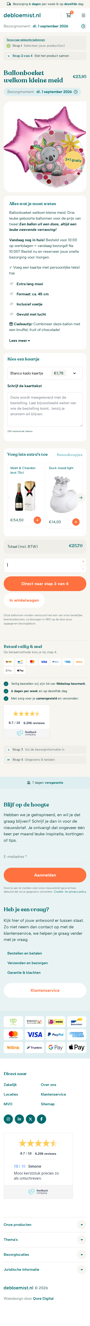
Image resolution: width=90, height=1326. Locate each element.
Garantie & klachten (24, 972)
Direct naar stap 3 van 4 (45, 583)
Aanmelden (45, 875)
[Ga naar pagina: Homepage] (22, 15)
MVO (8, 1104)
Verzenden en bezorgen (27, 963)
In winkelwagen (24, 600)
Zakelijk (10, 1084)
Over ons (48, 1084)
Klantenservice (45, 990)
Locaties (11, 1094)
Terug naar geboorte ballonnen (25, 39)
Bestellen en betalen (24, 953)
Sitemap (48, 1104)
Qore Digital (43, 1298)
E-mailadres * (15, 856)
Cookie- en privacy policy (70, 891)
